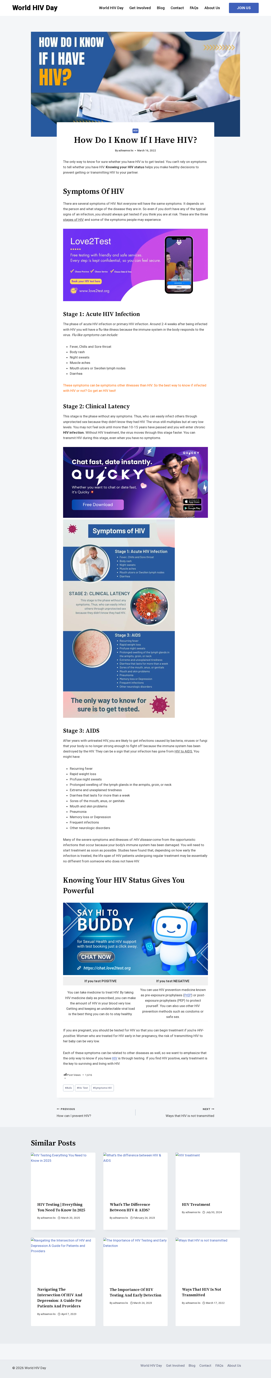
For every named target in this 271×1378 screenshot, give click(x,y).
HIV (135, 130)
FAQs (194, 8)
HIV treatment (196, 1204)
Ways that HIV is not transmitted (190, 1112)
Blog (161, 8)
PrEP (187, 995)
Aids (68, 1087)
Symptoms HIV (102, 1087)
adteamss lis (125, 150)
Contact (177, 8)
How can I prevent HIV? (74, 1112)
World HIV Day (111, 8)
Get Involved (140, 8)
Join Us (244, 8)
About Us (212, 8)
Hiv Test (82, 1087)
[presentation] (63, 1174)
